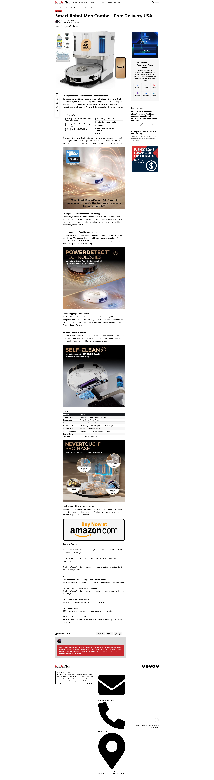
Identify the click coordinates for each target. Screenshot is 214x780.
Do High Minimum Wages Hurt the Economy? (144, 132)
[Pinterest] (153, 87)
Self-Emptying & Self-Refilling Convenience (76, 130)
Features (100, 125)
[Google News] (145, 95)
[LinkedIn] (153, 95)
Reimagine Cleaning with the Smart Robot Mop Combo (78, 120)
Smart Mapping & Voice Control (107, 119)
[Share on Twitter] (63, 26)
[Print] (73, 26)
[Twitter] (145, 87)
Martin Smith (136, 127)
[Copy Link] (70, 26)
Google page (88, 683)
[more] (122, 2)
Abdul (60, 20)
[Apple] (153, 666)
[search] (153, 2)
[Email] (66, 26)
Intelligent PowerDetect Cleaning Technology (77, 125)
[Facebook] (137, 87)
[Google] (157, 666)
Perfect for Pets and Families (106, 122)
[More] (77, 26)
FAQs (98, 133)
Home (57, 8)
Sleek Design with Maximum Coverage (105, 129)
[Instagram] (137, 95)
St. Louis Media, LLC (73, 676)
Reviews (62, 8)
